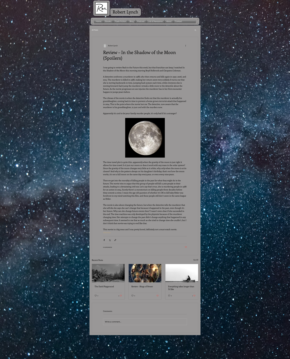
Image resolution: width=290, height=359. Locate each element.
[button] (195, 30)
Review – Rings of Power (142, 286)
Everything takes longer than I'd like (181, 288)
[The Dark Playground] (108, 273)
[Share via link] (115, 240)
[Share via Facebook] (104, 240)
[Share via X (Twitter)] (110, 240)
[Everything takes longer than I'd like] (181, 273)
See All (195, 260)
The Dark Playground (104, 286)
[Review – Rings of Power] (145, 273)
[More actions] (185, 45)
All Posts (95, 30)
